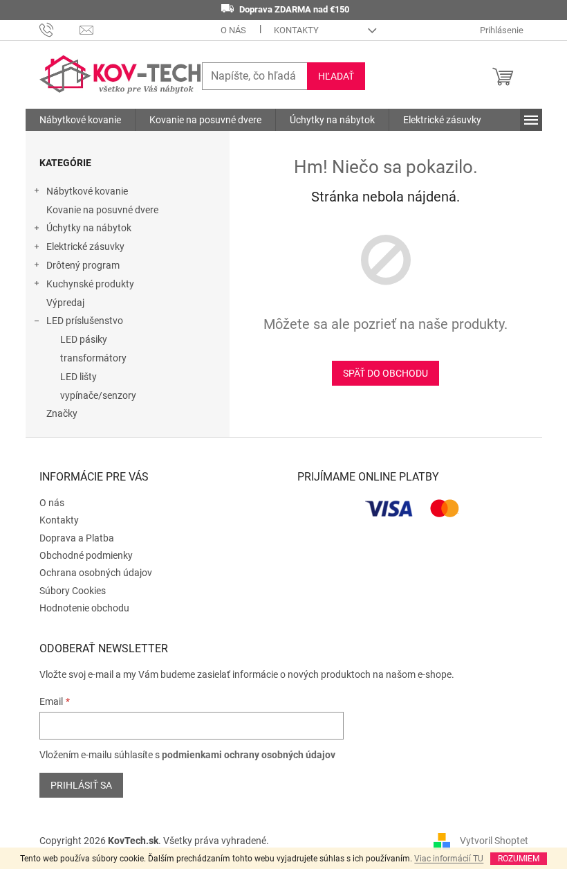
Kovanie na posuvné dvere (102, 209)
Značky (61, 413)
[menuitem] (80, 120)
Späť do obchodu (385, 373)
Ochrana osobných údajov (95, 572)
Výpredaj (65, 302)
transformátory (93, 358)
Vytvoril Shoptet (494, 839)
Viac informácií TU (448, 858)
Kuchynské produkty (90, 283)
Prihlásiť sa (81, 785)
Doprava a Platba (76, 538)
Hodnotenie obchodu (84, 607)
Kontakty (296, 30)
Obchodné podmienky (86, 555)
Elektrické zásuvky (85, 246)
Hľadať (336, 76)
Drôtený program (83, 265)
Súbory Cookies (72, 590)
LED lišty (78, 376)
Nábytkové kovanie (87, 191)
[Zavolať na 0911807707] (59, 29)
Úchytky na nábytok (88, 227)
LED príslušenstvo (84, 320)
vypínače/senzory (98, 395)
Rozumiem (518, 858)
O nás (233, 30)
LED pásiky (83, 339)
